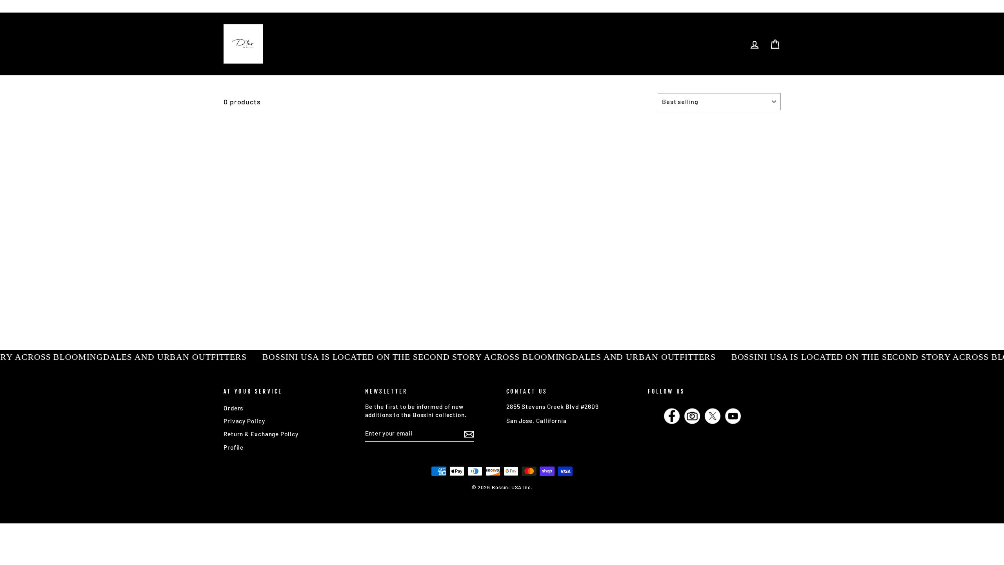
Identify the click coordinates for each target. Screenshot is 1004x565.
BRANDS (261, 5)
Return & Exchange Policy (261, 433)
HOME (232, 5)
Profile (234, 447)
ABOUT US (331, 5)
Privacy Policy (244, 421)
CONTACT (295, 5)
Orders (233, 408)
